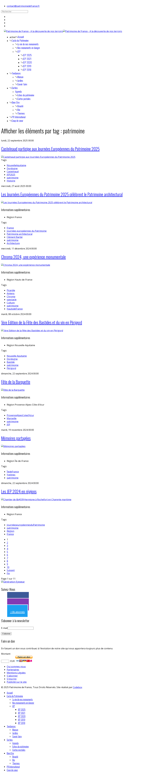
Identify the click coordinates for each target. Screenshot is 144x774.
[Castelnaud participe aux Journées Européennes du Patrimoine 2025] (38, 156)
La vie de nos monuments (28, 44)
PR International (18, 117)
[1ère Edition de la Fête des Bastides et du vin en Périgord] (32, 330)
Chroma (11, 296)
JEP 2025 (27, 55)
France (10, 227)
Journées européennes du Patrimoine (27, 230)
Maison (20, 77)
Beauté (20, 106)
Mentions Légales (16, 672)
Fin (8, 573)
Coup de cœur (17, 120)
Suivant (11, 570)
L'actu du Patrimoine (20, 40)
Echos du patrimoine (25, 95)
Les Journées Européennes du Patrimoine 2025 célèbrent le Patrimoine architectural (62, 194)
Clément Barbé (14, 237)
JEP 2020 (27, 62)
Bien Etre (16, 102)
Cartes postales (24, 99)
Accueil (21, 37)
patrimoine (12, 177)
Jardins (20, 80)
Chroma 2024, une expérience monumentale (33, 257)
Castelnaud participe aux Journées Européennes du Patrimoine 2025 (50, 149)
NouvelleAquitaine (16, 165)
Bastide (11, 362)
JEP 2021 (27, 59)
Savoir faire (22, 84)
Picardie (11, 290)
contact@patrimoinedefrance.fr (23, 6)
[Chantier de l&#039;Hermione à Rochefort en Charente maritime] (36, 499)
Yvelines (11, 474)
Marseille (11, 418)
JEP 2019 (27, 66)
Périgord (11, 368)
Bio (18, 110)
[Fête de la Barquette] (13, 389)
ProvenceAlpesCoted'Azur (20, 415)
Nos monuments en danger (28, 48)
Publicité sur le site (17, 681)
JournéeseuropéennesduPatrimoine (26, 524)
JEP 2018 (27, 69)
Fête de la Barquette (15, 382)
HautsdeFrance (15, 308)
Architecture (13, 243)
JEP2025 (11, 174)
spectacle (11, 299)
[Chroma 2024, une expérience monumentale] (25, 265)
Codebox (77, 687)
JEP (19, 51)
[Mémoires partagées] (13, 446)
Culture (11, 302)
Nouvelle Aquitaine (17, 355)
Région (10, 531)
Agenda (18, 91)
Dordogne (12, 168)
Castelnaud (13, 171)
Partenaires (13, 669)
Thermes (21, 113)
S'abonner (12, 675)
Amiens (10, 293)
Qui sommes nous (16, 666)
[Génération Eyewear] (13, 581)
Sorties (15, 88)
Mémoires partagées (16, 438)
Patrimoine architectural (19, 234)
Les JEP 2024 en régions (19, 491)
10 (8, 567)
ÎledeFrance (13, 471)
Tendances (16, 73)
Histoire (11, 180)
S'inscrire (11, 678)
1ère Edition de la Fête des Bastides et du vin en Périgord (41, 322)
